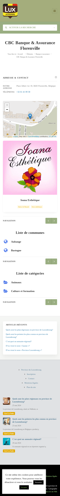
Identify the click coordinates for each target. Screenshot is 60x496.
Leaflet (15, 136)
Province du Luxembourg (31, 370)
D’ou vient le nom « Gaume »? (18, 346)
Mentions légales (31, 383)
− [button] (7, 109)
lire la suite (9, 413)
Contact (31, 378)
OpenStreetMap (33, 136)
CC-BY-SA (52, 136)
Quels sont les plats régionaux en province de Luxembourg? (29, 330)
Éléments (30, 54)
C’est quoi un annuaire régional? (19, 341)
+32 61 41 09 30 (23, 92)
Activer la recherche (22, 27)
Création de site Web (50, 492)
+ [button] (7, 105)
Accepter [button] (24, 487)
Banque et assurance (43, 54)
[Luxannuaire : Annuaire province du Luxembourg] (10, 11)
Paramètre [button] (38, 482)
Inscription (31, 374)
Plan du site (31, 387)
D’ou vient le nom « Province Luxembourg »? (24, 350)
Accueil (20, 54)
